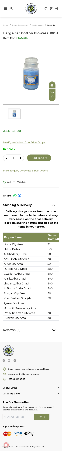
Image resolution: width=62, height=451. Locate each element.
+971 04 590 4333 (16, 379)
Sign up (41, 417)
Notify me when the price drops (24, 142)
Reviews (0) (12, 330)
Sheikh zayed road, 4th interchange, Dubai (28, 369)
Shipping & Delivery (17, 205)
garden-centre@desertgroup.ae (23, 374)
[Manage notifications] (6, 444)
